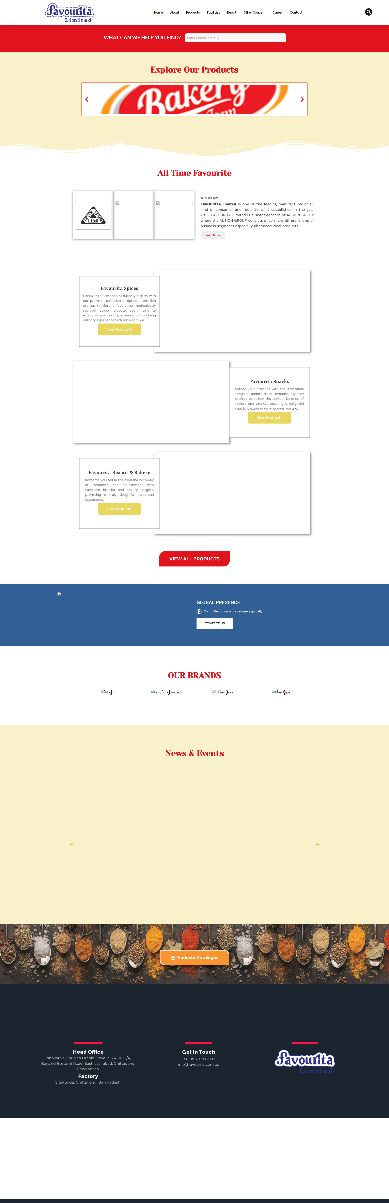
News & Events (194, 753)
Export (231, 12)
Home (158, 12)
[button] (87, 99)
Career (278, 12)
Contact (296, 12)
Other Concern (254, 12)
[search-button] (368, 12)
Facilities (213, 12)
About (174, 12)
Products (193, 12)
